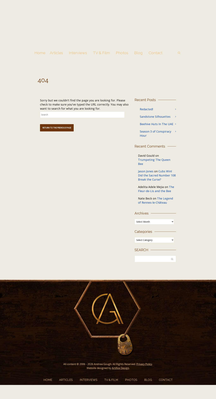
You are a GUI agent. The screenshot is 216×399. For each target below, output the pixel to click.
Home (39, 53)
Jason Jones (145, 171)
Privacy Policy (144, 364)
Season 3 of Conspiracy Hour (155, 133)
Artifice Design (120, 368)
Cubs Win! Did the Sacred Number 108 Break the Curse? (157, 175)
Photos (122, 53)
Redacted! (146, 109)
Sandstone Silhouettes (155, 116)
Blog (138, 53)
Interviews (78, 53)
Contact (155, 53)
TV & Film (101, 53)
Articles (56, 53)
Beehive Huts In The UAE (156, 124)
